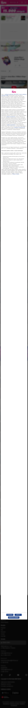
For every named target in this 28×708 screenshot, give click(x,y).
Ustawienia (9, 614)
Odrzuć (18, 614)
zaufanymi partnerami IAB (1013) (11, 94)
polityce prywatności (11, 116)
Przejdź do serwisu (14, 617)
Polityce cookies (15, 174)
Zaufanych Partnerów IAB (19, 127)
